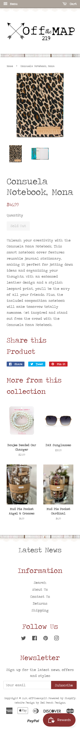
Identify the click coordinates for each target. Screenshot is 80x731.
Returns (40, 603)
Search (40, 582)
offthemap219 (38, 698)
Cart (72, 4)
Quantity (15, 215)
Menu (13, 4)
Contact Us (40, 596)
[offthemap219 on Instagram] (56, 639)
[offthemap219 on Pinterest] (45, 639)
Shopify (70, 698)
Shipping (40, 610)
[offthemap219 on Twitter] (23, 639)
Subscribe (64, 685)
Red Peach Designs (52, 702)
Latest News (40, 550)
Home (10, 66)
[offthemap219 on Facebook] (34, 639)
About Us (40, 589)
